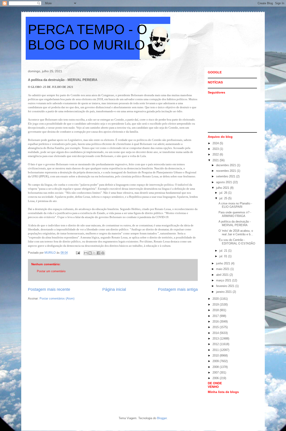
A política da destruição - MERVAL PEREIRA (235, 223)
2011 (216, 350)
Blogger (162, 418)
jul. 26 (223, 192)
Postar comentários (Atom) (57, 298)
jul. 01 (223, 256)
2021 (216, 160)
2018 (216, 310)
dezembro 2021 (226, 165)
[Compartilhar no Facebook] (98, 253)
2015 (216, 327)
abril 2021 (222, 274)
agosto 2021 (224, 182)
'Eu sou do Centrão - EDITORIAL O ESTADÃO (237, 241)
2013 (216, 338)
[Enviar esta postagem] (77, 252)
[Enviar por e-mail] (86, 253)
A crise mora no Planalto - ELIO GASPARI (235, 205)
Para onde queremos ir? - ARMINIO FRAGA (235, 214)
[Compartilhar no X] (94, 253)
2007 (216, 372)
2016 (216, 321)
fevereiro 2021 (225, 286)
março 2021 (224, 280)
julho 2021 (223, 187)
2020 (216, 298)
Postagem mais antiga (178, 289)
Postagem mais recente (49, 289)
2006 (216, 378)
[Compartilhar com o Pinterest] (103, 253)
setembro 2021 (226, 176)
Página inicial (114, 289)
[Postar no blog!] (90, 253)
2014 (216, 333)
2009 (216, 361)
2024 (216, 143)
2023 (216, 149)
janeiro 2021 (224, 291)
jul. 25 (223, 198)
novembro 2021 (226, 170)
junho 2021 (223, 263)
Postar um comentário (51, 271)
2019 (216, 304)
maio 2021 (223, 269)
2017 (216, 316)
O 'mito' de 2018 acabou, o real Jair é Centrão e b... (236, 232)
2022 (216, 154)
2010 (216, 355)
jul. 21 (223, 250)
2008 (216, 367)
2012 (216, 344)
